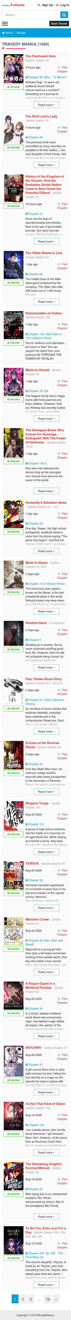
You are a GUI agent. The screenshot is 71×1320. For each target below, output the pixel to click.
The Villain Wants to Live (43, 253)
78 (48, 1299)
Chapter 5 (35, 640)
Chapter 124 (36, 1125)
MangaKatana (45, 1315)
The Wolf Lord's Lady (41, 116)
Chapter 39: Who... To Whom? (48, 77)
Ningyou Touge (37, 803)
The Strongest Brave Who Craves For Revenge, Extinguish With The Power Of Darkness (45, 436)
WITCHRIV (33, 1047)
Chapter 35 (36, 880)
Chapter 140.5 (38, 463)
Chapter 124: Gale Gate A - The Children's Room (44, 336)
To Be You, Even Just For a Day (45, 1230)
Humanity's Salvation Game (46, 502)
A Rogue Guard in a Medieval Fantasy (40, 985)
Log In (64, 5)
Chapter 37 (36, 1064)
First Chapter (62, 69)
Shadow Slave (36, 622)
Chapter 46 (36, 1008)
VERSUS (32, 863)
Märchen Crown (37, 919)
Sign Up (47, 5)
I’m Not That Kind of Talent (45, 1103)
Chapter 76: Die (38, 391)
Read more (45, 105)
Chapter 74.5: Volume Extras (46, 584)
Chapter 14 (36, 214)
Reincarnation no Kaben (43, 313)
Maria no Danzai (37, 370)
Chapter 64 (36, 274)
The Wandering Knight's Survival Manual (43, 1166)
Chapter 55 (36, 1189)
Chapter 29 (36, 137)
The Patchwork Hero (40, 56)
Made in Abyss (36, 562)
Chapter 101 (36, 824)
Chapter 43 (36, 764)
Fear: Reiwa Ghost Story (43, 679)
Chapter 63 (36, 523)
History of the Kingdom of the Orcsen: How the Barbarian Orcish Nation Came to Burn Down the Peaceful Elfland (44, 184)
